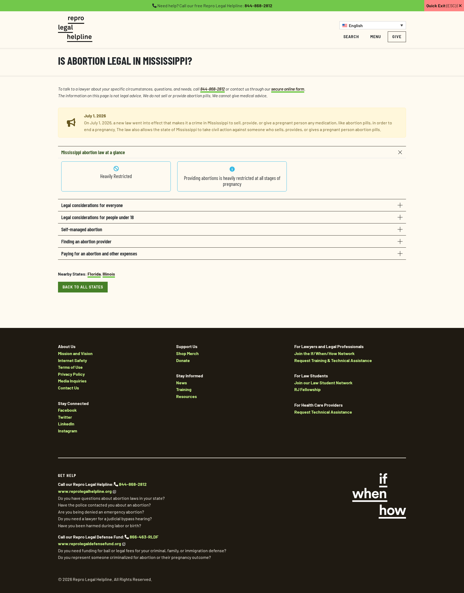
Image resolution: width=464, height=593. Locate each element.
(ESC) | (442, 5)
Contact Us (68, 387)
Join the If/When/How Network (324, 353)
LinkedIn (66, 423)
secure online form (287, 88)
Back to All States (83, 287)
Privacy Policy (71, 374)
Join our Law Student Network (323, 382)
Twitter (65, 417)
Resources (186, 396)
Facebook (67, 410)
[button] (372, 25)
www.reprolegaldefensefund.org (89, 543)
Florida (94, 273)
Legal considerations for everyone (92, 205)
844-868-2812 (258, 5)
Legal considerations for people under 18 (97, 217)
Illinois (109, 273)
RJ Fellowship (307, 389)
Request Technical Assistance (323, 411)
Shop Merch (187, 353)
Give (396, 36)
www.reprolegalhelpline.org (85, 491)
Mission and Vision (75, 353)
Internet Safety (72, 360)
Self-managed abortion (81, 229)
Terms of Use (70, 367)
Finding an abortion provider (86, 241)
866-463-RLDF (144, 536)
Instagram (67, 430)
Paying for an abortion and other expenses (99, 253)
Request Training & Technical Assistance (333, 360)
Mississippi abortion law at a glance (93, 152)
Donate (183, 360)
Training (183, 389)
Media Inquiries (72, 380)
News (181, 382)
